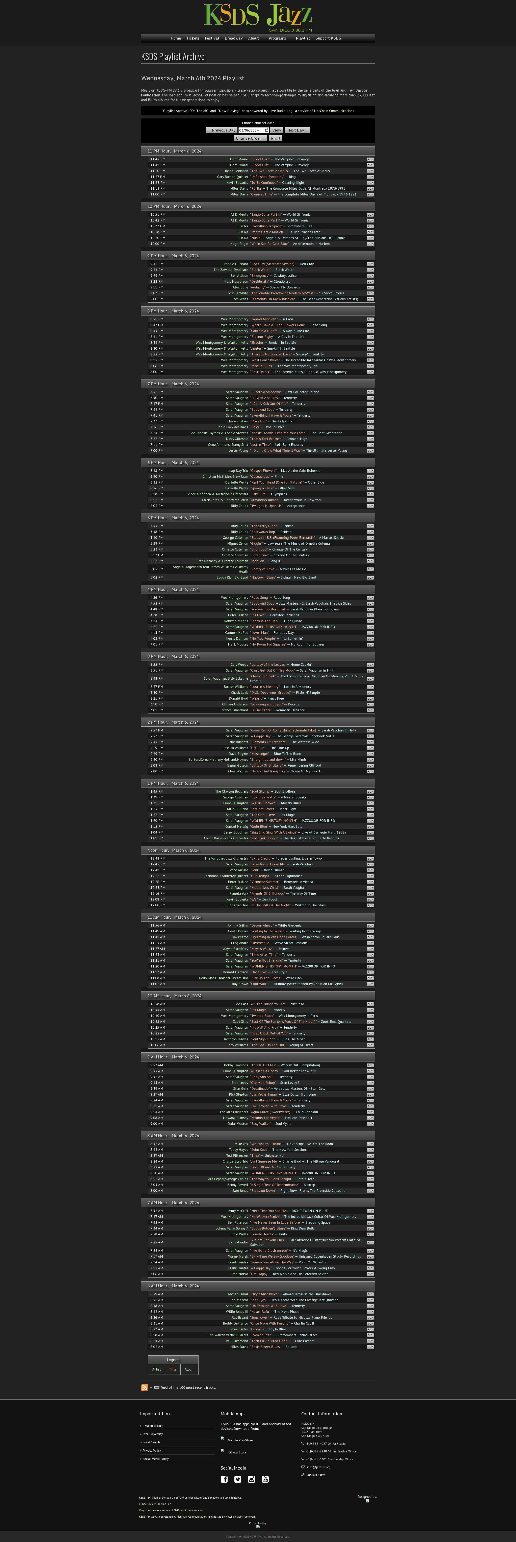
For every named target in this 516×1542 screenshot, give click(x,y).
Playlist (303, 38)
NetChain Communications (334, 110)
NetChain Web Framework (240, 1516)
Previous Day (223, 130)
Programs (277, 38)
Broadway (234, 38)
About (253, 38)
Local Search (151, 1442)
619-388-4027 (316, 1444)
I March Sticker (153, 1426)
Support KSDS (328, 38)
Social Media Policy (156, 1459)
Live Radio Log (280, 110)
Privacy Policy (152, 1450)
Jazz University (153, 1434)
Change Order (248, 138)
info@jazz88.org (318, 1467)
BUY (370, 159)
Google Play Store (240, 1440)
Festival (212, 38)
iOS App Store (237, 1452)
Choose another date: (258, 122)
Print (275, 138)
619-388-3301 (316, 1459)
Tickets (193, 38)
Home (176, 38)
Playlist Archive (147, 1510)
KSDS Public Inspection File (155, 1504)
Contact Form (316, 1475)
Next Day (295, 130)
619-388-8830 (316, 1451)
